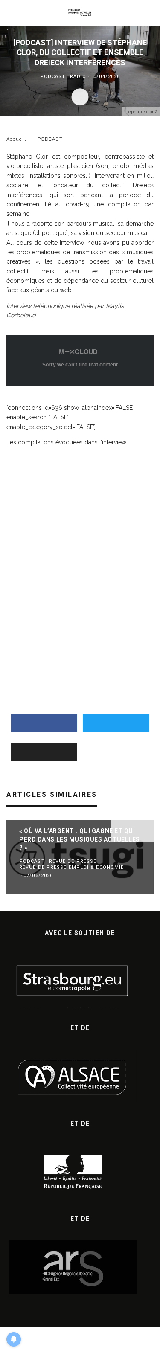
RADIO (78, 76)
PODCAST (53, 76)
